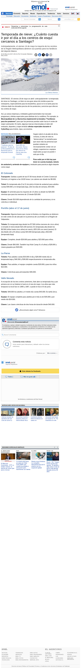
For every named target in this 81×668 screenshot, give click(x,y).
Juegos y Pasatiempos (44, 16)
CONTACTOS (33, 658)
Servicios (66, 13)
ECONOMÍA (5, 654)
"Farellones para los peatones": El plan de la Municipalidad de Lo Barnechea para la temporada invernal (8, 148)
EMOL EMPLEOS (34, 656)
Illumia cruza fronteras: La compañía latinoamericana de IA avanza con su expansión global (38, 465)
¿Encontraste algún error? (32, 310)
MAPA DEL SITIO (34, 660)
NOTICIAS (4, 652)
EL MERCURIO (49, 657)
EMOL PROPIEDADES (36, 654)
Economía (17, 13)
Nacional (9, 13)
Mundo (32, 13)
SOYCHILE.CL (59, 660)
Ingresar (67, 9)
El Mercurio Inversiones (5, 451)
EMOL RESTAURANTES (22, 660)
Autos (59, 13)
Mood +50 (50, 451)
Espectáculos (41, 13)
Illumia (33, 451)
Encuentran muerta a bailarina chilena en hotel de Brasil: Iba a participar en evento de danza (22, 420)
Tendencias (51, 13)
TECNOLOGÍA (5, 660)
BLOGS (47, 659)
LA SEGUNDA (59, 658)
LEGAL (47, 661)
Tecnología (9, 16)
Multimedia (33, 16)
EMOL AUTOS (33, 652)
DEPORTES (5, 656)
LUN (57, 656)
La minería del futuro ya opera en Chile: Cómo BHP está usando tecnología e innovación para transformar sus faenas (23, 465)
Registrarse (74, 9)
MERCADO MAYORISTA (70, 658)
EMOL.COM (48, 655)
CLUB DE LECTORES (48, 653)
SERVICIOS (19, 654)
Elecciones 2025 (57, 16)
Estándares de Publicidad (63, 666)
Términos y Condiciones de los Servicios (45, 666)
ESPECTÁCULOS (6, 658)
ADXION (69, 654)
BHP (17, 451)
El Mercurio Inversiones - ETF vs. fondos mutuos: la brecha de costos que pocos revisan (7, 467)
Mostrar (40, 3)
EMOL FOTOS (19, 658)
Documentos (25, 16)
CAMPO (58, 652)
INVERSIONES (59, 654)
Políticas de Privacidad (28, 666)
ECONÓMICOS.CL (72, 652)
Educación (17, 16)
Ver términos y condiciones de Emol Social (30, 399)
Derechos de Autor (16, 666)
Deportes (25, 13)
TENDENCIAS (19, 652)
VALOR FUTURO (71, 656)
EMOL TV (18, 656)
